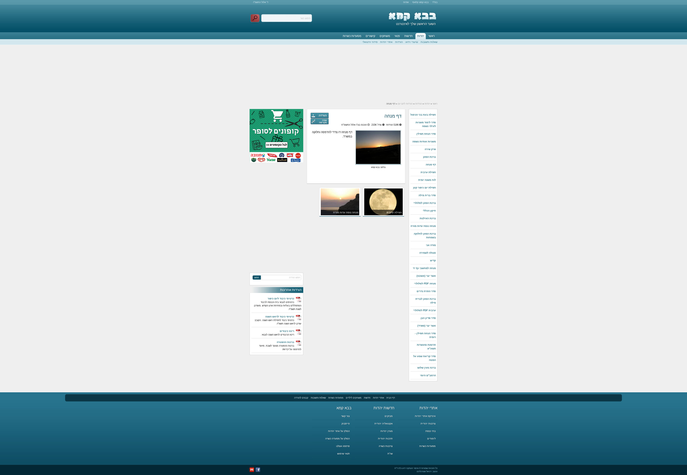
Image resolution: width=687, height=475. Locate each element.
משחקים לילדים (353, 397)
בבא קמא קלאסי (420, 2)
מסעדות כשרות (352, 36)
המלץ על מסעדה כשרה (337, 438)
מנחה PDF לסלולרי (425, 283)
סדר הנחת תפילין (426, 133)
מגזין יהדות (387, 431)
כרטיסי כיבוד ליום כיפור (281, 298)
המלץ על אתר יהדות (339, 431)
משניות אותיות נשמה (424, 141)
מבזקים (389, 416)
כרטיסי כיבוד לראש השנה (279, 316)
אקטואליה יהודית (383, 423)
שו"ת (390, 453)
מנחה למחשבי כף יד (424, 268)
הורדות (399, 42)
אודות (406, 2)
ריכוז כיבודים (287, 331)
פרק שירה (430, 149)
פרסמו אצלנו (343, 446)
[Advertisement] (343, 73)
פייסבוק (346, 423)
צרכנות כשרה (386, 446)
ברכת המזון (429, 156)
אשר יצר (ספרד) (426, 325)
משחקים (385, 36)
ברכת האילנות (428, 218)
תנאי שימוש (343, 453)
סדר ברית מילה (427, 195)
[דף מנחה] (320, 121)
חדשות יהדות (384, 408)
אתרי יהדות (386, 42)
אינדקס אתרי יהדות (425, 416)
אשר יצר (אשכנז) (426, 275)
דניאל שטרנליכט (424, 471)
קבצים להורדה (301, 397)
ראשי (431, 36)
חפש (256, 277)
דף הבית (390, 397)
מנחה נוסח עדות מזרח (423, 226)
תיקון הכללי (429, 210)
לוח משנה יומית (427, 179)
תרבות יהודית (385, 438)
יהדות (420, 36)
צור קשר (345, 416)
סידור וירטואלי (369, 42)
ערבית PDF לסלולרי (424, 310)
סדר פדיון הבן (428, 318)
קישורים (370, 36)
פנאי (397, 36)
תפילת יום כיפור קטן (424, 187)
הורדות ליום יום (405, 103)
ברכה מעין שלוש (426, 367)
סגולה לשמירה (427, 252)
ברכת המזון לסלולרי (424, 203)
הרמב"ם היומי (428, 375)
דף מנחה (431, 164)
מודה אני (431, 245)
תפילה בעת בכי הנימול (423, 114)
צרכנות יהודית (428, 423)
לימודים (431, 438)
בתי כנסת (430, 431)
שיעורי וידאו (411, 42)
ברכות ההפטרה (285, 342)
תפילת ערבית (428, 172)
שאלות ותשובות (429, 42)
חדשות (408, 36)
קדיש (433, 260)
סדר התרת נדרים (426, 291)
